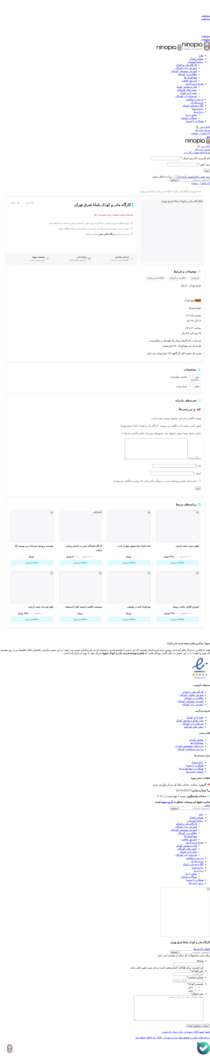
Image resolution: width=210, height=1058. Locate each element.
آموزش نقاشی (189, 80)
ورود (207, 170)
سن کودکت (196, 970)
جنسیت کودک (195, 983)
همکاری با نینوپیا (194, 765)
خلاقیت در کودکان (187, 74)
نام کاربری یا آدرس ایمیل (195, 158)
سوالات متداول (189, 118)
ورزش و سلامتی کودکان (190, 749)
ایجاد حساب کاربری (194, 152)
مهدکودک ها (197, 742)
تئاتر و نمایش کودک (186, 86)
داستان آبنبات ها (194, 771)
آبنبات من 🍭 (203, 127)
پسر (190, 990)
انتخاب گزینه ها (202, 948)
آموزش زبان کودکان (186, 68)
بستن (207, 805)
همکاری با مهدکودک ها (191, 768)
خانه (199, 191)
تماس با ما (191, 115)
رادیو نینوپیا (197, 762)
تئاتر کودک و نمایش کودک (189, 720)
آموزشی (193, 191)
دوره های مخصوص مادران (189, 746)
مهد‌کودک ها (190, 77)
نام (198, 465)
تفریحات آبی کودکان (186, 96)
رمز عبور (204, 164)
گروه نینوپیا (167, 802)
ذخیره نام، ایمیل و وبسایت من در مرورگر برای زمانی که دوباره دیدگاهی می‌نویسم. (155, 481)
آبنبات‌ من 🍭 (203, 146)
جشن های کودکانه (187, 90)
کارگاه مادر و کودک (186, 65)
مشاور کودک (196, 739)
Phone (200, 961)
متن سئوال (196, 993)
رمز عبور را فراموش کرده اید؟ (193, 176)
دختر (190, 987)
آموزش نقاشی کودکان (191, 695)
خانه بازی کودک (188, 93)
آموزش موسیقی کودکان (183, 71)
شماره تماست (195, 977)
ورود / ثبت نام (196, 883)
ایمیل (197, 473)
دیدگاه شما (194, 458)
